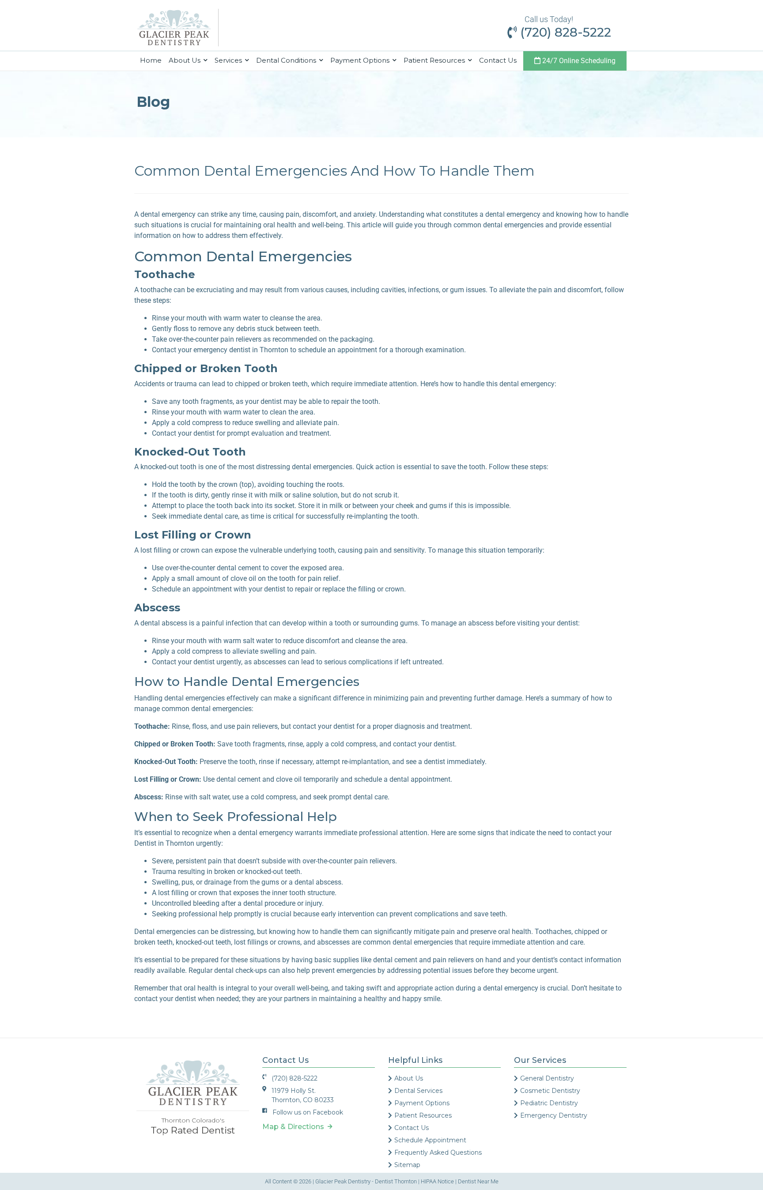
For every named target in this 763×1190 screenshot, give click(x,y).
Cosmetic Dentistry (550, 1091)
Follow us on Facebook (307, 1112)
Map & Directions (295, 1126)
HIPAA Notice (437, 1181)
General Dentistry (547, 1078)
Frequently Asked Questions (438, 1152)
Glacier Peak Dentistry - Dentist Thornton (366, 1181)
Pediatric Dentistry (549, 1103)
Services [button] (229, 60)
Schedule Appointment (430, 1140)
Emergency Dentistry (553, 1115)
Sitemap (407, 1165)
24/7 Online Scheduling (578, 60)
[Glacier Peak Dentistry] (174, 27)
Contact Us (498, 60)
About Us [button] (185, 60)
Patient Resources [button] (435, 60)
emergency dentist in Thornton (240, 350)
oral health (200, 988)
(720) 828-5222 (564, 32)
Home (152, 60)
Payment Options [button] (360, 60)
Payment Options (421, 1103)
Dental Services (418, 1091)
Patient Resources (423, 1115)
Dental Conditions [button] (287, 60)
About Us (408, 1078)
